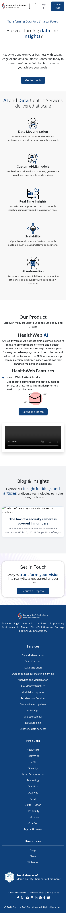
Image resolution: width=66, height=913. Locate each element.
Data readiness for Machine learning (33, 673)
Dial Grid (33, 786)
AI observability (33, 716)
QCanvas (33, 792)
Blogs (33, 850)
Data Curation (33, 661)
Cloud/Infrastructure (33, 686)
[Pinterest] (40, 898)
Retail (33, 762)
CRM (33, 798)
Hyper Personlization (33, 774)
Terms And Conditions (16, 892)
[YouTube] (27, 898)
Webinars (33, 862)
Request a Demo (33, 412)
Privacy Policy (53, 892)
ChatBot (33, 823)
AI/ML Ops (33, 710)
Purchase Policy (36, 892)
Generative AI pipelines (33, 704)
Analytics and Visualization (33, 680)
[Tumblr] (44, 898)
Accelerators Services (33, 698)
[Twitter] (22, 898)
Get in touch (57, 6)
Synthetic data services (33, 729)
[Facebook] (18, 898)
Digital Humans (33, 829)
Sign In (44, 6)
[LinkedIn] (36, 898)
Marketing (33, 780)
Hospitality (33, 811)
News (33, 856)
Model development (33, 692)
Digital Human (33, 805)
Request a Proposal (33, 591)
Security (33, 768)
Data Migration (33, 667)
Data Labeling (33, 722)
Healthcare (33, 749)
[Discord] (48, 898)
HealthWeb (33, 756)
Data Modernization (33, 655)
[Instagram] (32, 898)
